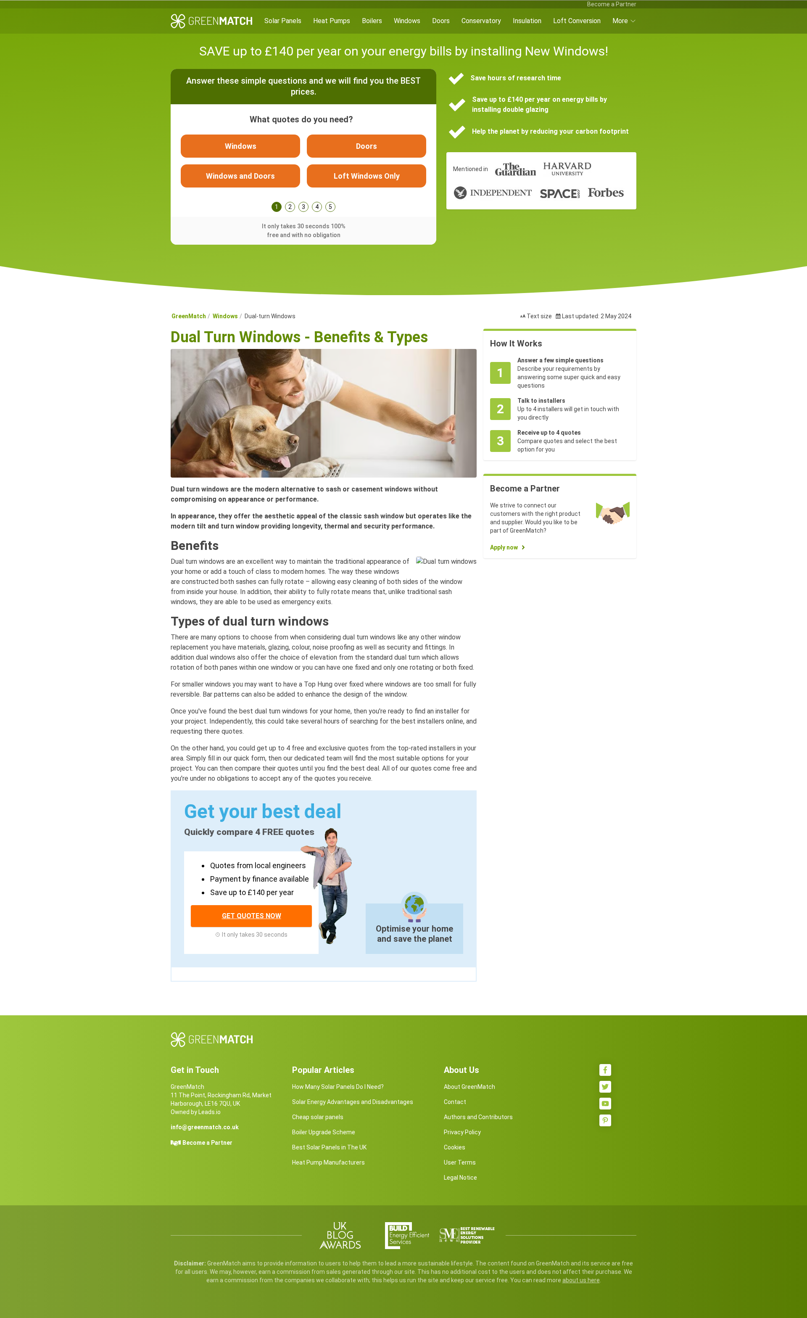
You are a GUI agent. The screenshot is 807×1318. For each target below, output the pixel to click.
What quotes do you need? (301, 119)
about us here (581, 1280)
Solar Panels (282, 21)
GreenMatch (188, 316)
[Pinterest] (605, 1120)
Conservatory (481, 21)
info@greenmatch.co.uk (205, 1127)
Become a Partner (611, 4)
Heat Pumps (331, 21)
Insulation (527, 21)
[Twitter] (605, 1087)
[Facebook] (605, 1070)
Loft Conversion (577, 21)
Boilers (372, 21)
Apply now (504, 547)
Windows (407, 21)
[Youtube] (605, 1103)
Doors (441, 21)
